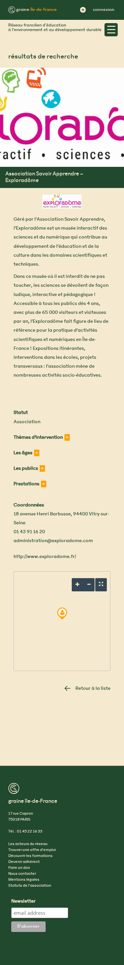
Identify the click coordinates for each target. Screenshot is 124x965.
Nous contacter (22, 874)
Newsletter (23, 901)
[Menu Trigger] (111, 29)
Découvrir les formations (30, 856)
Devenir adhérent (24, 862)
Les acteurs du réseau (28, 844)
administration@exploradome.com (53, 540)
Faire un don (19, 868)
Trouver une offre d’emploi (32, 850)
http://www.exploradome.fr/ (45, 556)
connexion (103, 9)
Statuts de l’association (29, 886)
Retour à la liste (92, 688)
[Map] (62, 621)
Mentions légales (23, 880)
